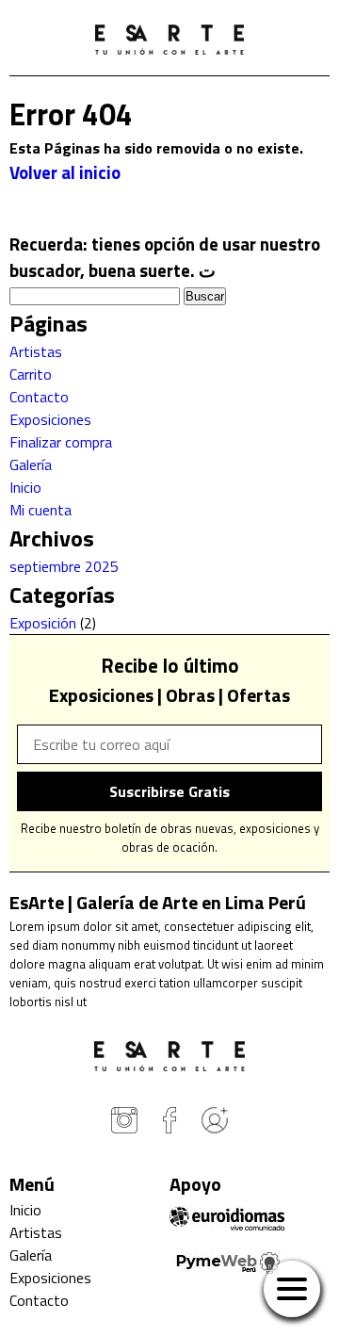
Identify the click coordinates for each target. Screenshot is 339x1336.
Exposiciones (50, 419)
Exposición (42, 622)
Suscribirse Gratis (169, 791)
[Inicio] (169, 42)
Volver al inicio (65, 172)
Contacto (39, 396)
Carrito (30, 374)
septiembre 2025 (64, 566)
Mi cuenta (40, 509)
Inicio (25, 487)
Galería (30, 464)
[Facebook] (169, 1123)
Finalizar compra (60, 442)
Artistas (35, 351)
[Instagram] (124, 1123)
